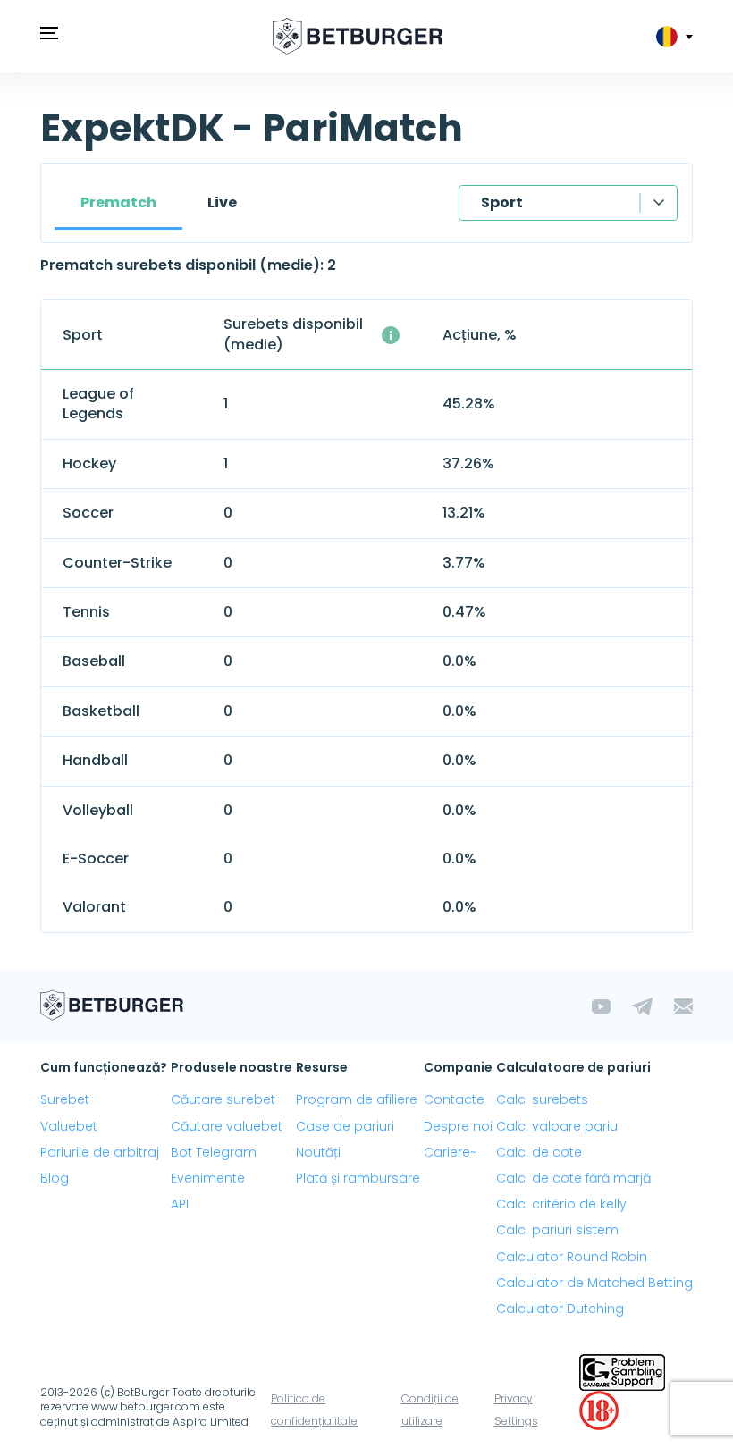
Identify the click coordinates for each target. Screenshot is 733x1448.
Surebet (64, 1099)
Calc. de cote (539, 1152)
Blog (54, 1178)
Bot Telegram (214, 1152)
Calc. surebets (542, 1099)
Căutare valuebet (226, 1126)
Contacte (454, 1099)
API (180, 1204)
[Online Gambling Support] (622, 1371)
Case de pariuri (345, 1126)
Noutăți (318, 1152)
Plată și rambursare (358, 1178)
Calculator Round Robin (571, 1257)
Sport (502, 202)
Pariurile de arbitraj (99, 1152)
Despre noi (458, 1126)
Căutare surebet (223, 1099)
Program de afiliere (356, 1099)
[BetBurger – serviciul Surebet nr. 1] (357, 36)
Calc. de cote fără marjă (573, 1178)
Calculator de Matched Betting (594, 1283)
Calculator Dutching (560, 1309)
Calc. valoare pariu (557, 1126)
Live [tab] (222, 202)
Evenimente (208, 1178)
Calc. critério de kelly (561, 1204)
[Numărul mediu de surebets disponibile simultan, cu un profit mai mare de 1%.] (391, 335)
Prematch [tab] (118, 202)
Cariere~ (450, 1152)
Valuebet (68, 1126)
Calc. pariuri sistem (557, 1230)
